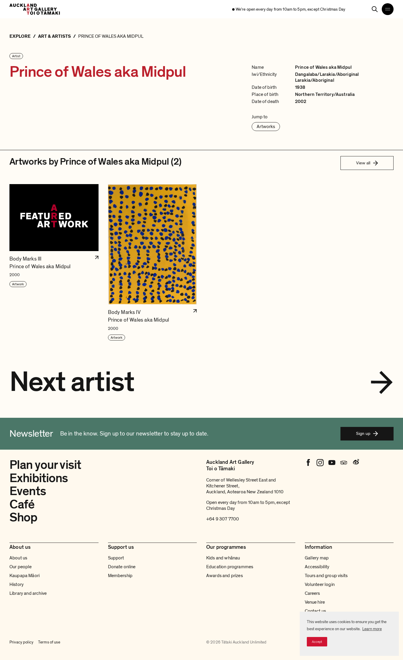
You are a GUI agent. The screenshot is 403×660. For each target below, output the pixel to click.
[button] (54, 262)
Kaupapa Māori (24, 575)
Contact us (315, 611)
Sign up (363, 433)
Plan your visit (45, 464)
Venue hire (315, 602)
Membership (120, 575)
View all (363, 163)
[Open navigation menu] (388, 9)
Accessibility (317, 567)
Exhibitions (38, 478)
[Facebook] (308, 462)
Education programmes (229, 567)
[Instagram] (320, 462)
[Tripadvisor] (343, 462)
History (16, 584)
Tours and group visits (326, 575)
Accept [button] (317, 641)
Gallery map (317, 558)
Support (116, 558)
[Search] (375, 9)
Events (27, 491)
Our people (20, 567)
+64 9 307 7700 (222, 519)
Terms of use (49, 642)
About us (18, 558)
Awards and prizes (224, 575)
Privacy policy (21, 642)
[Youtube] (331, 462)
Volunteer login (320, 584)
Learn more (372, 629)
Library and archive (28, 593)
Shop (23, 517)
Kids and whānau (223, 558)
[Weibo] (355, 462)
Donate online (122, 567)
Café (22, 504)
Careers (312, 593)
